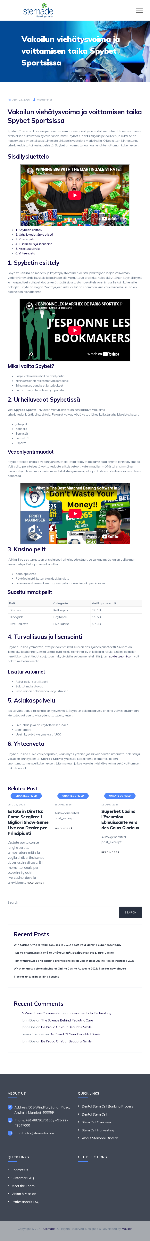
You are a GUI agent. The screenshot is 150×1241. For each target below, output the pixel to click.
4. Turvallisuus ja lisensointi (33, 244)
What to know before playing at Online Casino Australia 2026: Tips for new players (70, 968)
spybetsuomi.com (121, 656)
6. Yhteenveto (25, 253)
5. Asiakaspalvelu (27, 249)
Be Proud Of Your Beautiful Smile (66, 1027)
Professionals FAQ (25, 1202)
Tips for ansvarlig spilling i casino (36, 976)
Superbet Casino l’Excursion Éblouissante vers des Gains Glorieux (120, 820)
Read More (34, 882)
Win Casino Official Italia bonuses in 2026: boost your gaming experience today (67, 945)
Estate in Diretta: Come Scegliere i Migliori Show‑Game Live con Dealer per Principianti (28, 822)
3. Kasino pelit (25, 239)
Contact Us (20, 1170)
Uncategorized (26, 795)
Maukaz (127, 1229)
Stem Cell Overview (97, 1122)
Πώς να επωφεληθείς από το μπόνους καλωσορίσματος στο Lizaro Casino (64, 952)
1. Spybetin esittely (28, 230)
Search (13, 902)
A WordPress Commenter (41, 1013)
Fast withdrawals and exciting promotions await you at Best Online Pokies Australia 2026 (74, 960)
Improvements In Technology (88, 1013)
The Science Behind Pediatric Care (67, 1020)
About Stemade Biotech (100, 1138)
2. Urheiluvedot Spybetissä (34, 234)
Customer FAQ (23, 1178)
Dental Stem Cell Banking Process (107, 1106)
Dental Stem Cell (94, 1114)
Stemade (49, 1229)
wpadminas (44, 99)
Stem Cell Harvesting (98, 1130)
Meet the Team (23, 1186)
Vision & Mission (24, 1194)
